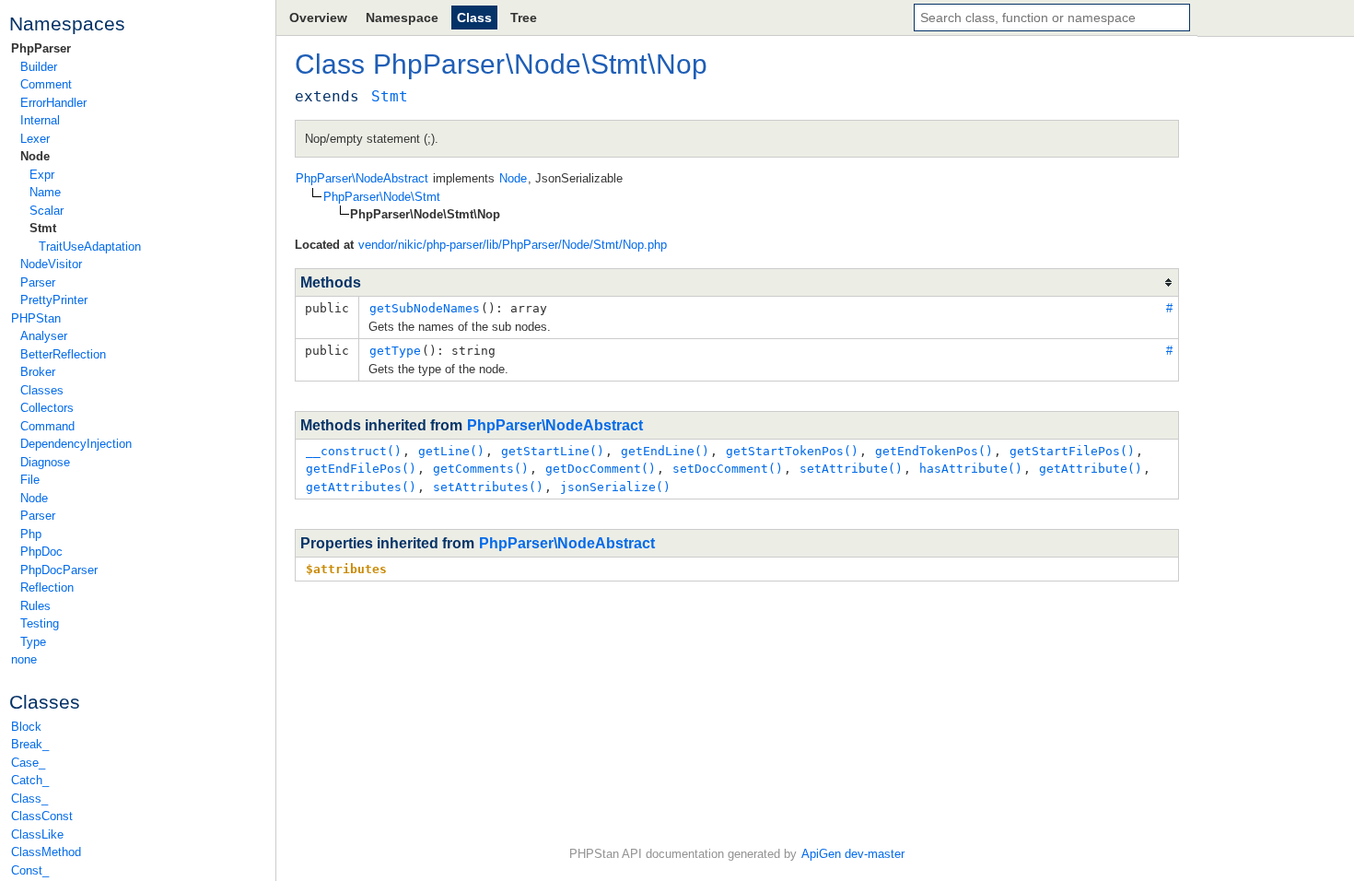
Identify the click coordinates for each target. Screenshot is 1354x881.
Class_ (29, 798)
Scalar (46, 210)
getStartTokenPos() (792, 451)
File (30, 480)
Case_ (28, 762)
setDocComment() (727, 469)
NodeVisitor (51, 264)
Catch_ (30, 780)
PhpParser (41, 48)
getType (395, 351)
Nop (681, 64)
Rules (35, 606)
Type (33, 642)
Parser (37, 282)
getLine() (451, 451)
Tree (523, 17)
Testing (39, 623)
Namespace (402, 17)
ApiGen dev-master (853, 854)
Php (30, 534)
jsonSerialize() (615, 487)
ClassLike (37, 834)
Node (35, 156)
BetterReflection (63, 354)
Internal (40, 120)
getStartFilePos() (1072, 451)
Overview (318, 17)
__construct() (354, 451)
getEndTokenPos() (934, 451)
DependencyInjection (76, 444)
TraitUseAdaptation (90, 246)
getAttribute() (1090, 469)
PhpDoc (41, 551)
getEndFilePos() (361, 469)
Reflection (47, 587)
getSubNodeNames (424, 308)
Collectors (47, 408)
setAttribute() (851, 469)
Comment (46, 84)
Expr (41, 175)
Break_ (30, 744)
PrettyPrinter (54, 300)
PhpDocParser (59, 570)
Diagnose (45, 462)
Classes (42, 390)
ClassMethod (46, 852)
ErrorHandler (53, 103)
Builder (38, 67)
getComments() (481, 469)
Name (45, 192)
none (24, 659)
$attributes (346, 569)
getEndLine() (665, 451)
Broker (37, 372)
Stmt (42, 228)
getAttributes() (361, 487)
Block (26, 727)
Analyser (43, 336)
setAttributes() (488, 487)
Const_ (30, 870)
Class (474, 17)
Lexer (35, 139)
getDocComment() (600, 469)
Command (47, 426)
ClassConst (42, 816)
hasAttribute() (970, 469)
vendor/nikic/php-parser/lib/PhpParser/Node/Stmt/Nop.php (512, 245)
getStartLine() (552, 451)
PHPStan (36, 318)
